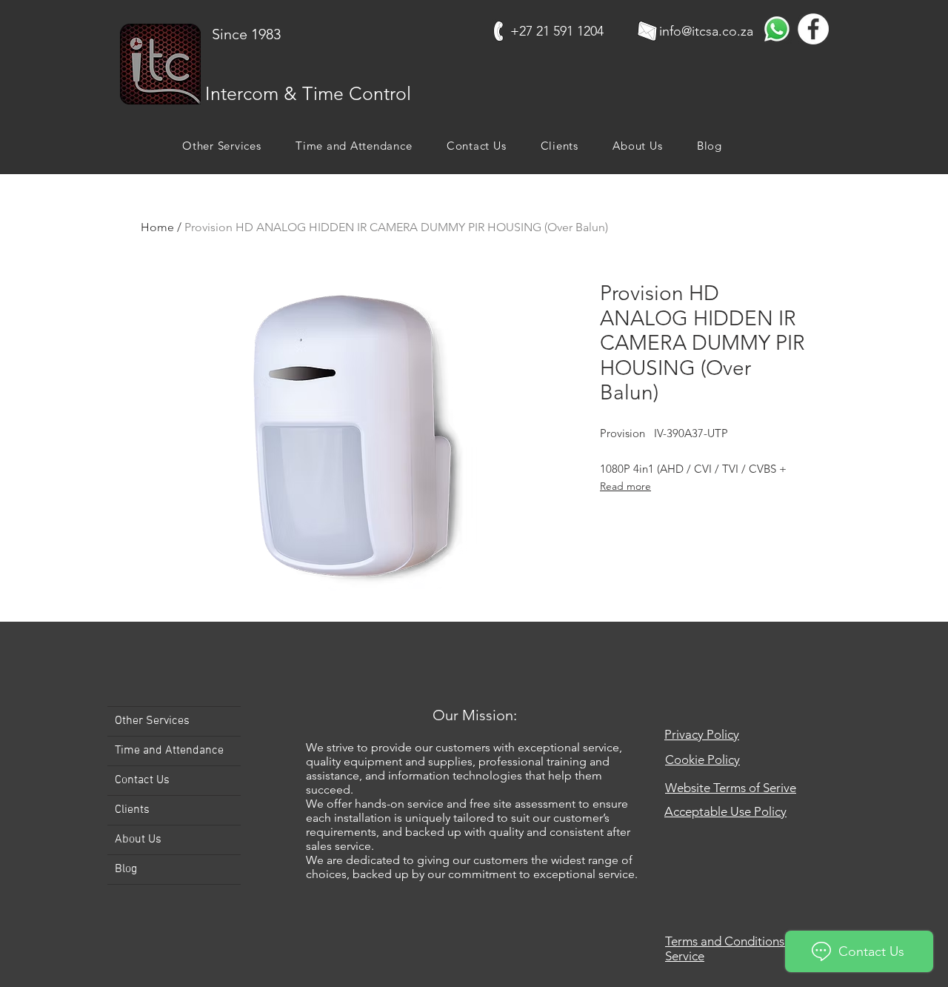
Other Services (152, 721)
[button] (222, 145)
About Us (138, 839)
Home (157, 227)
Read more (625, 486)
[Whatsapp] (776, 28)
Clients (132, 809)
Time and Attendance (169, 750)
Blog (126, 869)
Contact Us (142, 780)
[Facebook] (813, 28)
